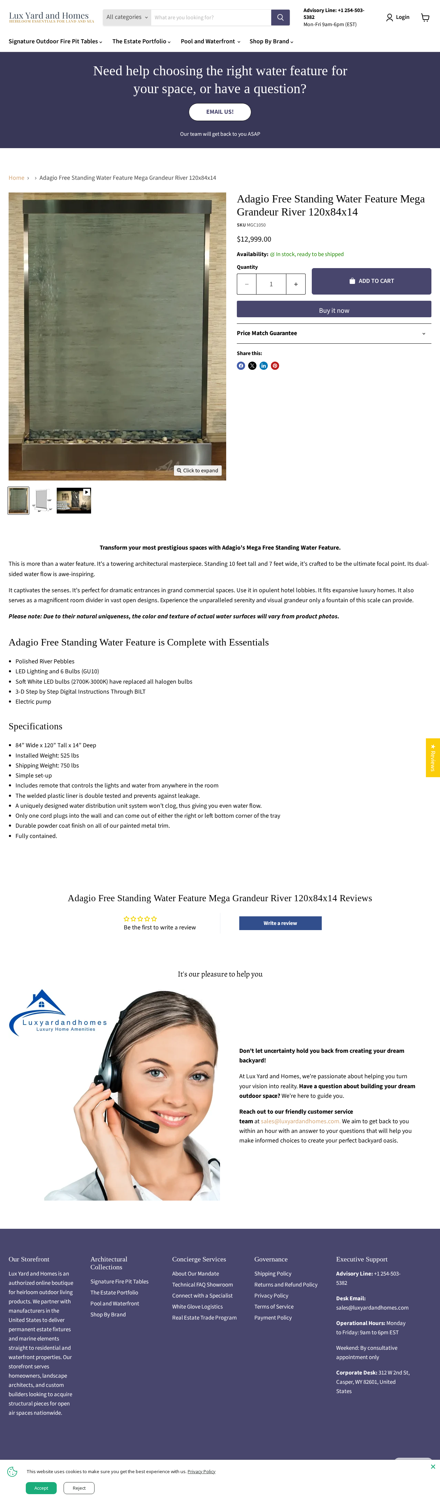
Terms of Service (274, 1307)
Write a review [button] (280, 923)
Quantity (247, 267)
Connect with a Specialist (202, 1296)
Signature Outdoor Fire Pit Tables (54, 41)
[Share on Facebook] (241, 366)
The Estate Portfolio (140, 41)
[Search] (280, 17)
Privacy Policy (271, 1296)
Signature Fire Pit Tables (119, 1282)
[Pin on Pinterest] (275, 366)
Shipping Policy (273, 1274)
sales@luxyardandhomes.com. (301, 1121)
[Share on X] (252, 366)
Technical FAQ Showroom (202, 1285)
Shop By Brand (270, 41)
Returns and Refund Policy (286, 1285)
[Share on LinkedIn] (264, 366)
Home (16, 178)
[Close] (433, 1466)
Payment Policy (273, 1318)
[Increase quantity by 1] (296, 284)
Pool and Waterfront (208, 41)
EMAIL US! (220, 112)
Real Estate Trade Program (204, 1318)
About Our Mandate (195, 1274)
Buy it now (334, 311)
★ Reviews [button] (433, 758)
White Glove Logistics (197, 1307)
